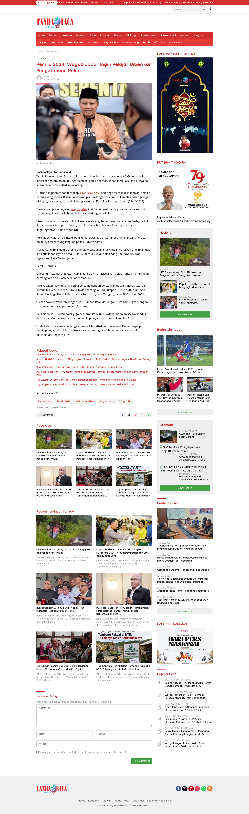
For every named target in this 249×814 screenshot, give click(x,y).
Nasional (67, 35)
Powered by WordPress (112, 805)
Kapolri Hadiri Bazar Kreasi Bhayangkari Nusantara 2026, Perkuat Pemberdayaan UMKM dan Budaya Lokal (94, 361)
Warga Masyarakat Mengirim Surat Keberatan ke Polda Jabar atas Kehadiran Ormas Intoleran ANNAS (185, 745)
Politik (93, 35)
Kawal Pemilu (75, 42)
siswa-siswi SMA (89, 193)
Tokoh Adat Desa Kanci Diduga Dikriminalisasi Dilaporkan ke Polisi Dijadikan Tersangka (183, 580)
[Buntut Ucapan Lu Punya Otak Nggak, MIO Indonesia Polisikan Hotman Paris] (134, 439)
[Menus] (38, 9)
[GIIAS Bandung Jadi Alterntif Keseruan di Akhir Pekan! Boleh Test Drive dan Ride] (185, 469)
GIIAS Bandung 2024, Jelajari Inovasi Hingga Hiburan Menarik (192, 458)
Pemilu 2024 (63, 401)
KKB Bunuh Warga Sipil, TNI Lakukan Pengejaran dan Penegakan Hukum (77, 354)
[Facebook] (178, 789)
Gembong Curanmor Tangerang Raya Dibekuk (183, 569)
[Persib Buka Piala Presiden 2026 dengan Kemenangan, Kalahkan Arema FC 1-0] (185, 350)
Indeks (81, 800)
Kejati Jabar (111, 42)
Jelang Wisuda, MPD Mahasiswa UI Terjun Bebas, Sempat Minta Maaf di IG (188, 684)
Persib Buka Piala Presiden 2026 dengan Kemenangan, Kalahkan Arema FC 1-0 (180, 371)
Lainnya (196, 35)
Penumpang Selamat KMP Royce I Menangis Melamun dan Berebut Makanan (188, 721)
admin (46, 76)
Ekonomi (105, 35)
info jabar (159, 42)
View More (184, 314)
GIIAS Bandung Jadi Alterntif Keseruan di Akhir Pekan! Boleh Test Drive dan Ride (194, 478)
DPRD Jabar (57, 42)
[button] (204, 8)
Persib (146, 42)
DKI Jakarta (93, 42)
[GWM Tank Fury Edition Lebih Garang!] (168, 436)
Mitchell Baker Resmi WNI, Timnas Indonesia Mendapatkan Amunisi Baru (170, 398)
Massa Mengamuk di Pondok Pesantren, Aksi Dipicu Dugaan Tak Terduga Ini (182, 559)
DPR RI (42, 42)
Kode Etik (93, 800)
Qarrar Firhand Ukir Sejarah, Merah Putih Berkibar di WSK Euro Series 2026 (199, 398)
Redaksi (106, 800)
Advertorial (175, 42)
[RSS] (210, 789)
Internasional (168, 35)
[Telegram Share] (142, 414)
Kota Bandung (130, 42)
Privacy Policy (121, 800)
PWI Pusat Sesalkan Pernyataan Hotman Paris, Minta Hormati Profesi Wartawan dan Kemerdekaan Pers (92, 373)
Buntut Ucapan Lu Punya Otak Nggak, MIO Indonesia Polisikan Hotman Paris (79, 367)
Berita (52, 35)
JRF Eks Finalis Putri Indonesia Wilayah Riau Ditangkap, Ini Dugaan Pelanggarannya (181, 547)
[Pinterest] (191, 789)
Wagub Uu (125, 401)
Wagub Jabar (79, 209)
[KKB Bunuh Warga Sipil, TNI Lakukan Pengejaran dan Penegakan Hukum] (54, 439)
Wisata (184, 35)
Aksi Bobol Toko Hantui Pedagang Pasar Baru (183, 590)
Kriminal (81, 35)
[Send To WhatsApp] (149, 414)
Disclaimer (138, 800)
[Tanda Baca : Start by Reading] (55, 22)
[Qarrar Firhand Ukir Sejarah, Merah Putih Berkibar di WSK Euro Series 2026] (200, 384)
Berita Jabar (45, 401)
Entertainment (149, 35)
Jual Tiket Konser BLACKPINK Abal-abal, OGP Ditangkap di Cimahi (182, 601)
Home (41, 35)
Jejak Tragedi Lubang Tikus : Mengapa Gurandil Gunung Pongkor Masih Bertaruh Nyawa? (188, 733)
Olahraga (131, 35)
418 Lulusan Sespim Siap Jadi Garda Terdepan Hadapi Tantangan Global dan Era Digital (86, 379)
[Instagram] (197, 789)
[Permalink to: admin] (39, 77)
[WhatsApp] (203, 789)
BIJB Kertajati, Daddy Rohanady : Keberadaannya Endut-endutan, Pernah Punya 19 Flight (136, 2)
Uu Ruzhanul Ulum (85, 401)
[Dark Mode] (211, 9)
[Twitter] (185, 789)
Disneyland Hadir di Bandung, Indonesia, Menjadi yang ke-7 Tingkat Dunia (187, 709)
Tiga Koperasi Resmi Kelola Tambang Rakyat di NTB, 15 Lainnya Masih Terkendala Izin (85, 384)
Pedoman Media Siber (159, 800)
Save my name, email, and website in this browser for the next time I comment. (83, 752)
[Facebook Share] (122, 414)
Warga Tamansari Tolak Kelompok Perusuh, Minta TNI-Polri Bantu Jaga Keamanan (185, 696)
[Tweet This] (129, 414)
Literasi (118, 35)
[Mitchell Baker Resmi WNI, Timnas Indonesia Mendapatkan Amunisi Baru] (170, 384)
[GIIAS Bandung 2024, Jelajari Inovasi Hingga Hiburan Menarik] (185, 449)
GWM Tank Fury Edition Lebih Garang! (192, 435)
